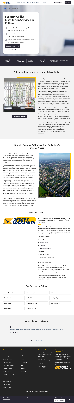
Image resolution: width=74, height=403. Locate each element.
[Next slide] (70, 331)
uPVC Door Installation (33, 298)
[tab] (31, 340)
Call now (67, 2)
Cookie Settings (59, 397)
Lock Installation (55, 303)
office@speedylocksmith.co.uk (45, 360)
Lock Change (7, 308)
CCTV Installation (55, 292)
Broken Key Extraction (33, 292)
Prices (33, 2)
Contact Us (44, 2)
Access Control (8, 292)
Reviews (29, 2)
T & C (22, 365)
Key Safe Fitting (31, 308)
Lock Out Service (32, 303)
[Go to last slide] (4, 331)
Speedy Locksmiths (43, 391)
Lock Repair (7, 303)
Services (23, 2)
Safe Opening (54, 298)
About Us (38, 2)
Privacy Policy (24, 362)
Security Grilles (7, 378)
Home (18, 2)
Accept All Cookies (59, 400)
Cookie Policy (6, 399)
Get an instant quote (58, 2)
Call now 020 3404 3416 (19, 116)
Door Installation (9, 298)
